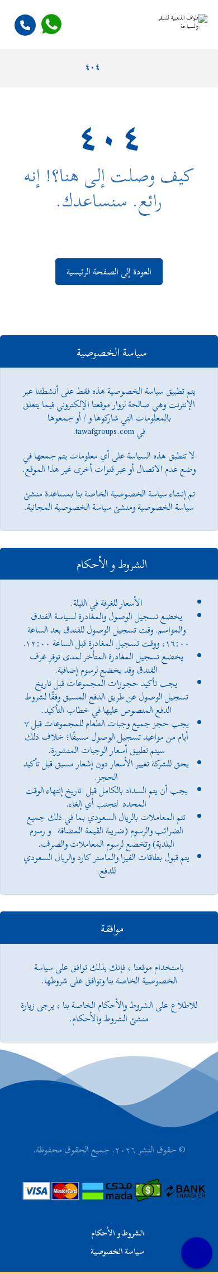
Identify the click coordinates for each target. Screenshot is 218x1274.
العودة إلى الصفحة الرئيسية (109, 272)
